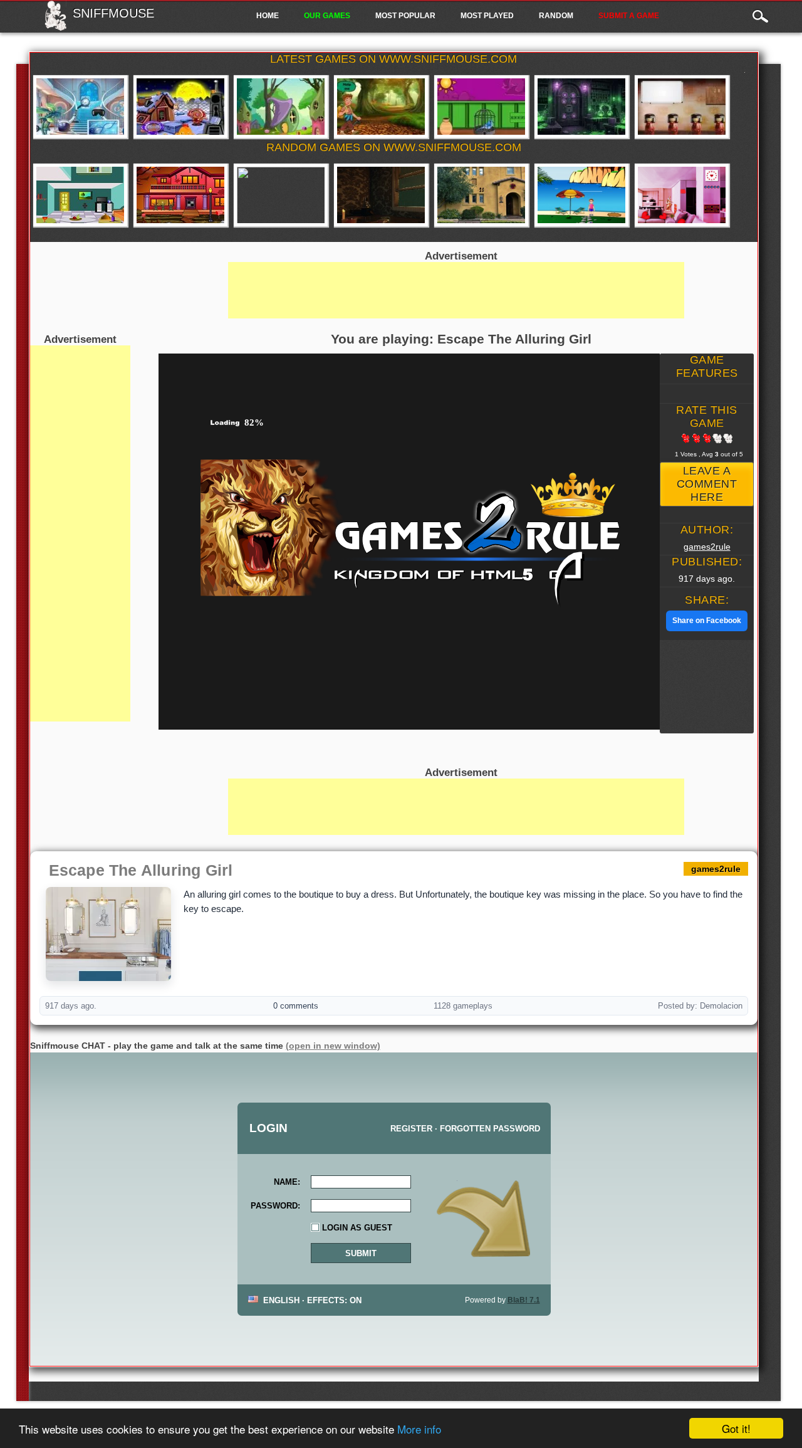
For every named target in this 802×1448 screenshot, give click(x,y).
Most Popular (405, 15)
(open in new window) (333, 1046)
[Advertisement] (80, 533)
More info (419, 1429)
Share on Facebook (706, 620)
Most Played (487, 15)
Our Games (327, 15)
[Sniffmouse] (55, 27)
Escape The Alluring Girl (141, 870)
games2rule (707, 547)
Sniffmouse (113, 13)
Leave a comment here (707, 483)
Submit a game (628, 15)
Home (267, 15)
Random (556, 15)
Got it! (736, 1428)
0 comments (295, 1005)
